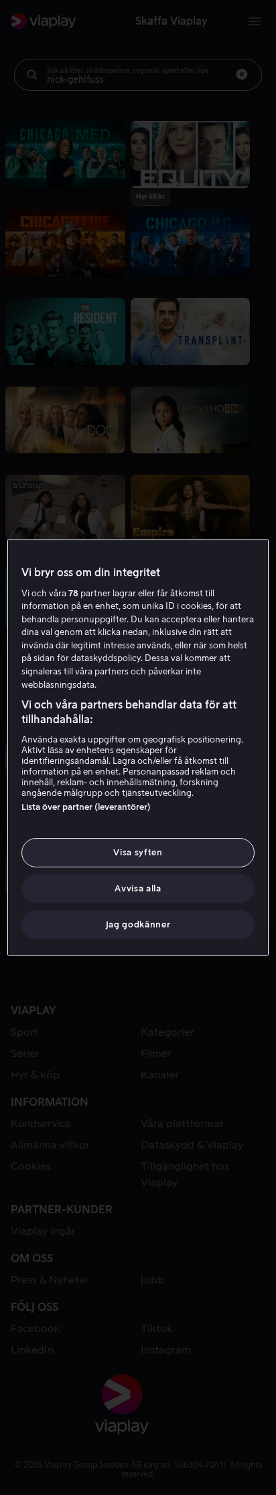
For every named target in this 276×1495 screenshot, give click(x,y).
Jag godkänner (138, 924)
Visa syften (137, 852)
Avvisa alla (138, 888)
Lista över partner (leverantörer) (86, 807)
